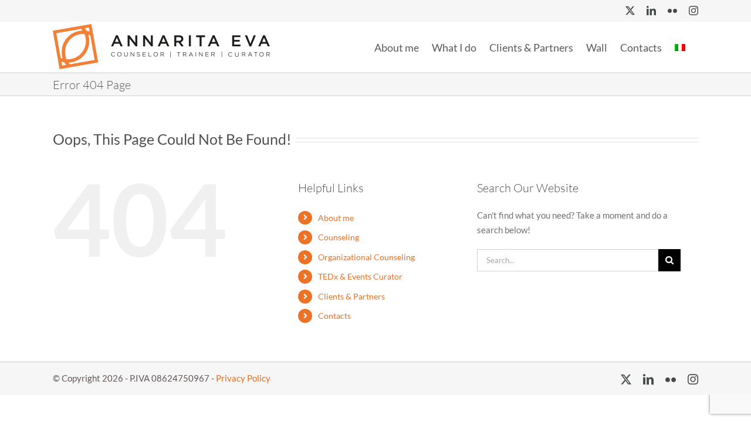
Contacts (334, 316)
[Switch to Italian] (680, 46)
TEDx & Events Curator (360, 276)
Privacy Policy (243, 378)
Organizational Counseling (366, 257)
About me (336, 218)
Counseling (338, 237)
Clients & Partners (351, 296)
